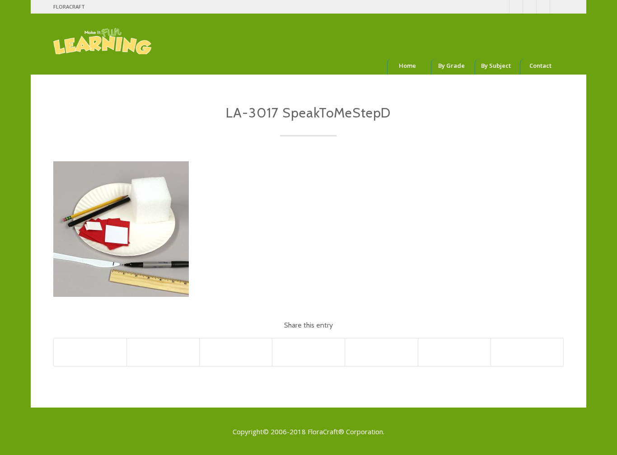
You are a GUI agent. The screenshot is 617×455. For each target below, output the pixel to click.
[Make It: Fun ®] (102, 34)
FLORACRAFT (69, 6)
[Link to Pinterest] (516, 7)
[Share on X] (163, 352)
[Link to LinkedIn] (557, 7)
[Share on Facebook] (90, 352)
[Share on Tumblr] (454, 352)
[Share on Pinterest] (308, 352)
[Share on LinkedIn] (381, 352)
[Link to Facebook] (502, 7)
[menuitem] (69, 7)
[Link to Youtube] (543, 7)
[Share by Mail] (527, 352)
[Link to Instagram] (529, 7)
